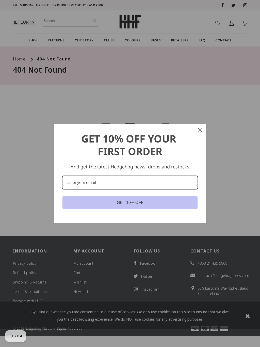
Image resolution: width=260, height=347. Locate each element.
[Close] (200, 130)
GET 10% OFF (130, 202)
